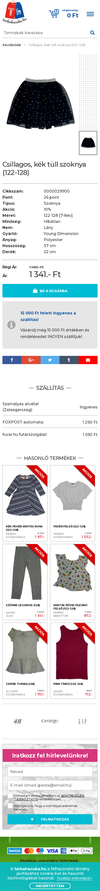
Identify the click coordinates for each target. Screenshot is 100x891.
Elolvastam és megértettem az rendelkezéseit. (49, 797)
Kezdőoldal (11, 45)
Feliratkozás (55, 819)
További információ (74, 878)
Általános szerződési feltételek (49, 861)
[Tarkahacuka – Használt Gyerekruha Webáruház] (14, 12)
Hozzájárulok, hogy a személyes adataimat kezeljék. (45, 807)
